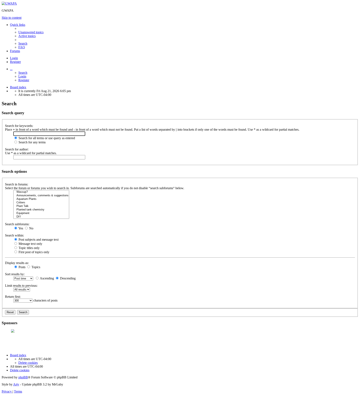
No (30, 228)
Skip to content (11, 17)
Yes (20, 228)
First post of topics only (33, 252)
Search (22, 72)
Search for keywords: (19, 126)
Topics (35, 267)
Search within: (14, 235)
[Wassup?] (41, 192)
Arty (16, 384)
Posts (21, 267)
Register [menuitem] (15, 62)
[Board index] (9, 3)
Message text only (30, 243)
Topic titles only (29, 248)
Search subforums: (17, 224)
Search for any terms (32, 142)
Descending (67, 278)
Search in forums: (16, 184)
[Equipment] (41, 213)
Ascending (46, 278)
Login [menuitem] (14, 58)
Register (23, 80)
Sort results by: (15, 274)
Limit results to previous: (21, 285)
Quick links (17, 24)
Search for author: (17, 149)
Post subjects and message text (38, 239)
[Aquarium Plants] (41, 199)
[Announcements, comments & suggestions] (41, 195)
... (11, 69)
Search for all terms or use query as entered (46, 138)
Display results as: (17, 263)
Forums (15, 51)
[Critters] (41, 202)
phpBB (23, 377)
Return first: (13, 296)
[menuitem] (31, 32)
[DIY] (41, 217)
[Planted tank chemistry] (41, 210)
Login (22, 76)
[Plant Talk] (41, 206)
